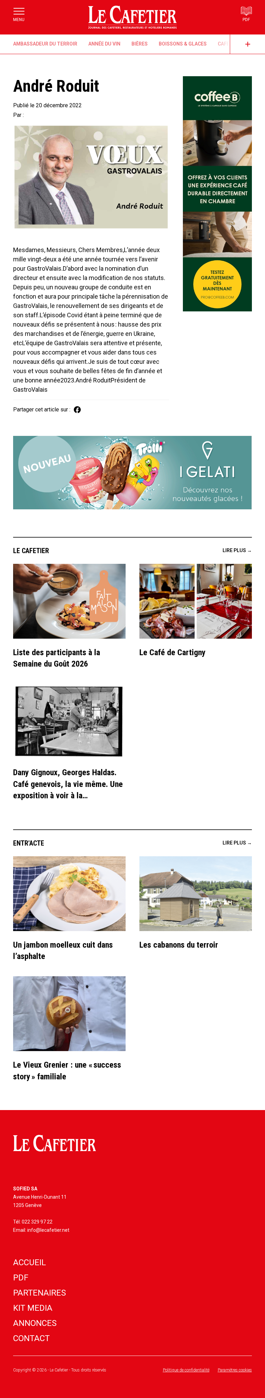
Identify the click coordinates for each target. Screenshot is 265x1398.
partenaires (39, 1293)
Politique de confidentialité (186, 1370)
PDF (20, 1277)
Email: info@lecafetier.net (41, 1230)
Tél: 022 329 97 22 (32, 1222)
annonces (35, 1323)
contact (31, 1338)
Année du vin (104, 44)
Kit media (32, 1308)
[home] (132, 17)
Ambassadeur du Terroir (45, 44)
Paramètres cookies (235, 1370)
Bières (139, 44)
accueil (29, 1262)
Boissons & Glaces (183, 44)
